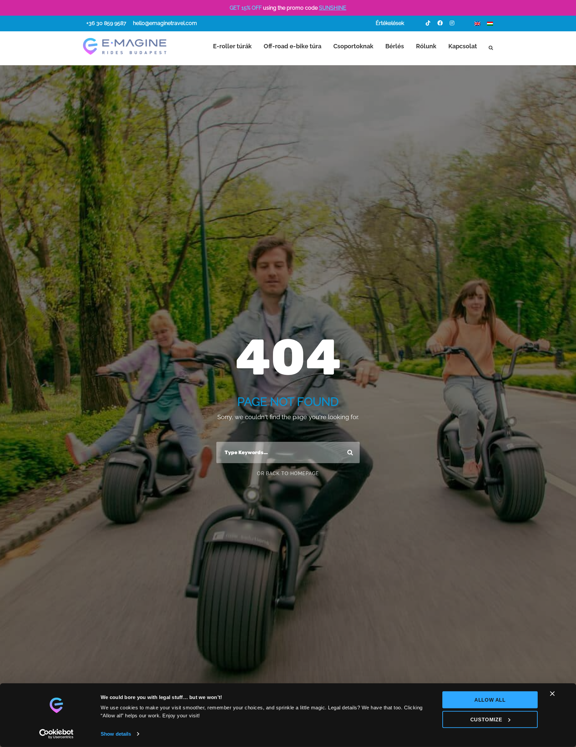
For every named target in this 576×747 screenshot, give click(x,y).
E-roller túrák (232, 46)
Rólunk (426, 46)
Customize (486, 719)
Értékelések (390, 23)
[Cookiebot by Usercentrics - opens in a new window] (56, 734)
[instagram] (452, 23)
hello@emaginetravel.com (165, 23)
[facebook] (440, 23)
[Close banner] (552, 693)
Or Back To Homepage (288, 473)
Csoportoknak (353, 46)
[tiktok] (428, 23)
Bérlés (394, 46)
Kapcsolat (462, 46)
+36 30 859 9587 (106, 23)
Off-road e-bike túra (292, 46)
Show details (116, 734)
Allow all (490, 700)
